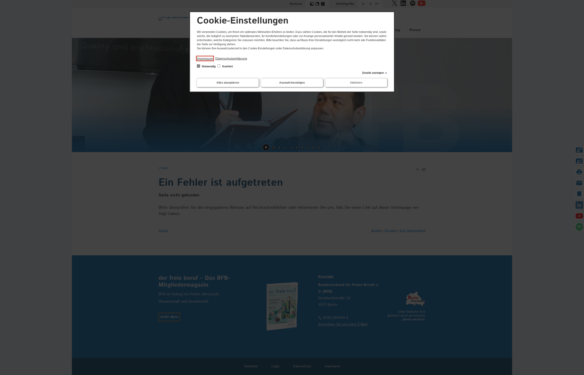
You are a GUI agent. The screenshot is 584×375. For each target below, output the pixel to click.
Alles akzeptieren (227, 82)
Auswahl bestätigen (292, 82)
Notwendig (208, 66)
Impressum (205, 58)
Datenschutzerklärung (231, 58)
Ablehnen (356, 82)
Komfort (227, 66)
